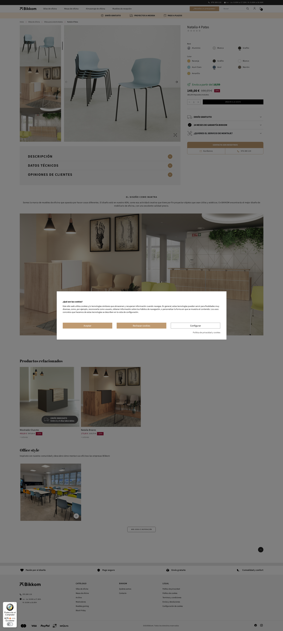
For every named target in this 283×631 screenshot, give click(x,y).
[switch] (10, 624)
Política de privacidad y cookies (206, 332)
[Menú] (15, 604)
